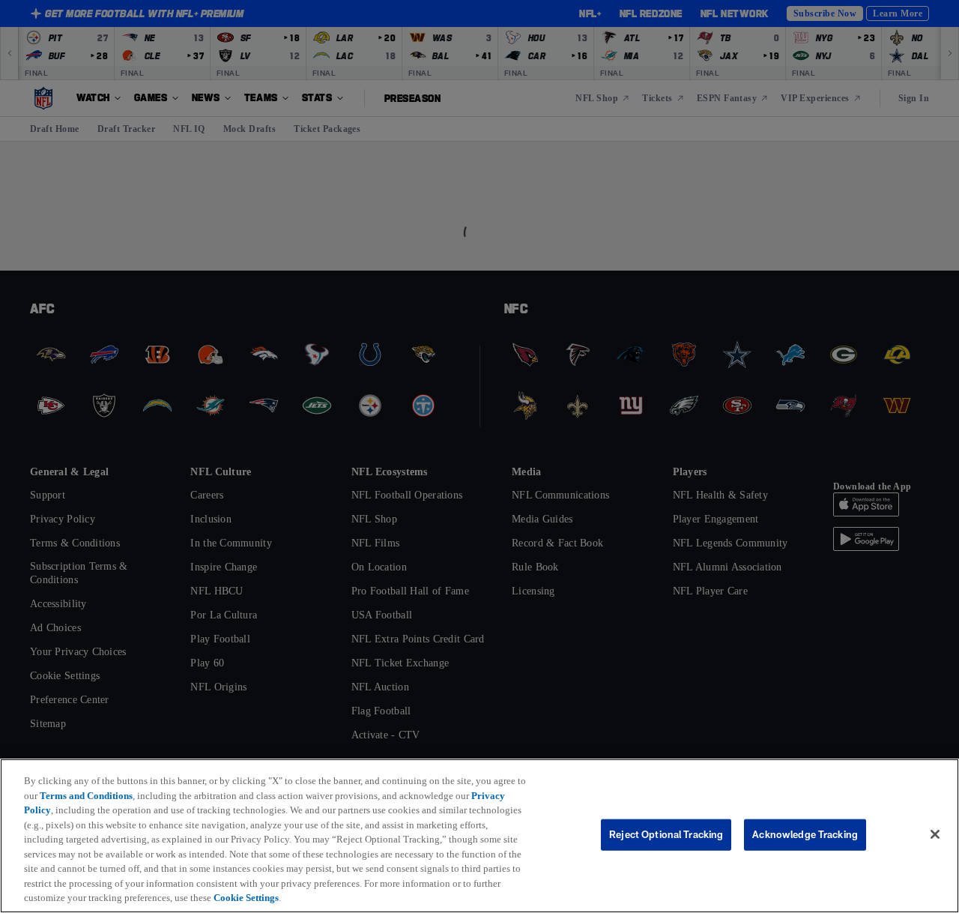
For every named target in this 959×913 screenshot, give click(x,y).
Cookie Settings (457, 897)
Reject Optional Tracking (666, 834)
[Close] (935, 835)
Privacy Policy (57, 810)
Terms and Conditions (101, 795)
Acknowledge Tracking (805, 834)
